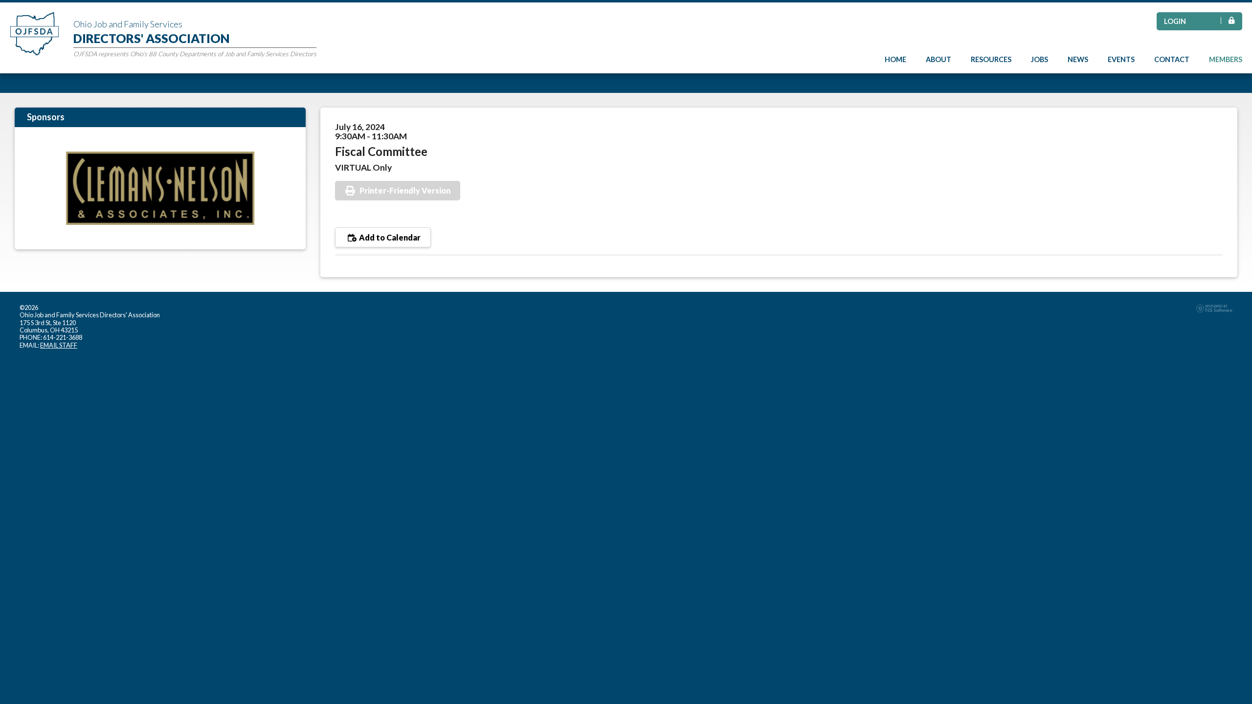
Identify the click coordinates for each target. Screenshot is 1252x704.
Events (1121, 59)
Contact (1171, 59)
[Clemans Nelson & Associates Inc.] (160, 188)
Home (895, 59)
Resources (991, 59)
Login (1175, 21)
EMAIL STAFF (58, 345)
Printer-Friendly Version (404, 190)
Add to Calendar (389, 237)
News (1078, 59)
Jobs (1039, 59)
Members (1225, 59)
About (938, 59)
